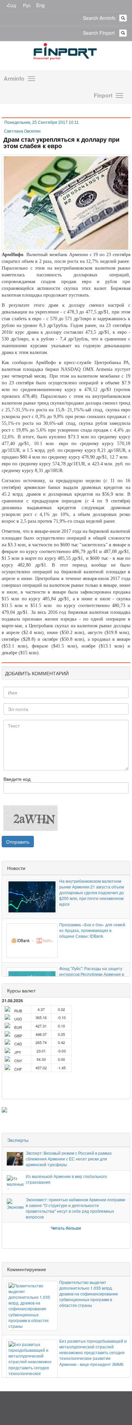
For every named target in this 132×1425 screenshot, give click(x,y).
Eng (40, 5)
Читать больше (66, 1228)
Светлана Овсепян (22, 131)
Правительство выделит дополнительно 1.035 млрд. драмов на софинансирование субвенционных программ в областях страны (88, 1293)
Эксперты (17, 1139)
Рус (27, 5)
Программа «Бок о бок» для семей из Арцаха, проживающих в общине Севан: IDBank (92, 930)
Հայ (11, 5)
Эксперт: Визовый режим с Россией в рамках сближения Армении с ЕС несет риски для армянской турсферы (69, 1158)
